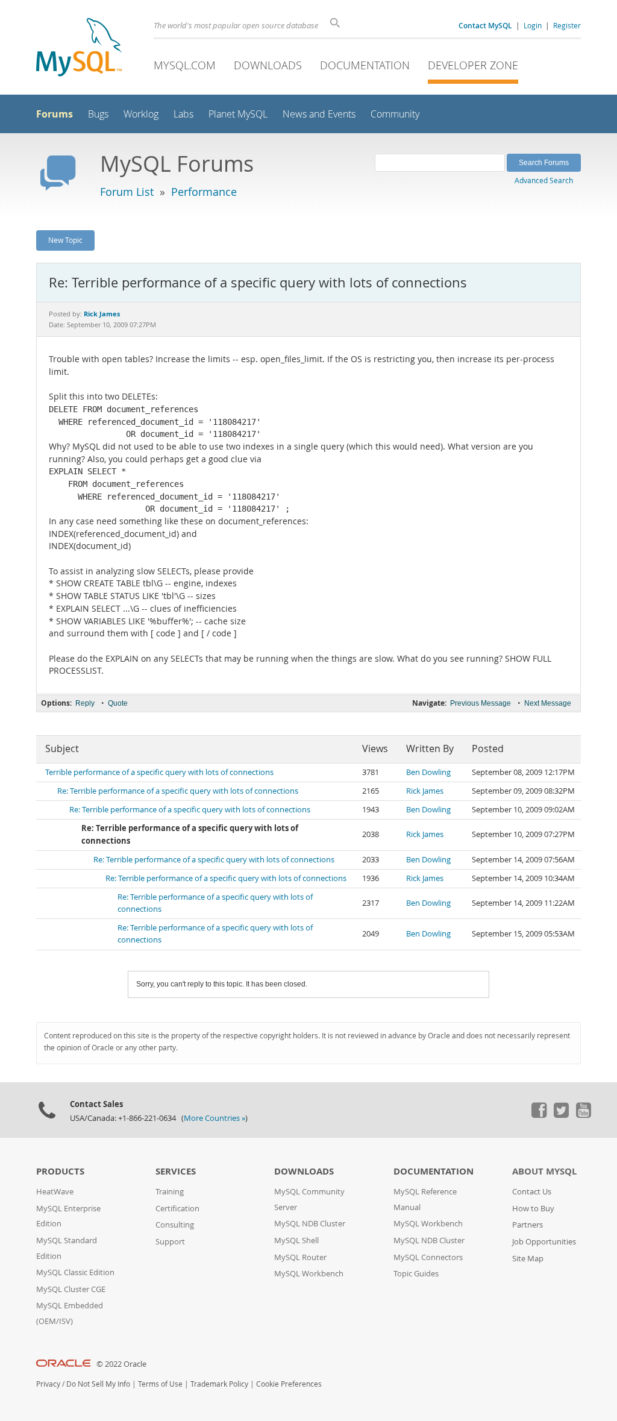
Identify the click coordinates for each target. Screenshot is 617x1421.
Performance (204, 191)
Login (533, 25)
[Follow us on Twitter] (561, 1115)
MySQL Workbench (308, 1274)
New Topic (65, 240)
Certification (177, 1208)
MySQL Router (300, 1257)
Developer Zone (473, 65)
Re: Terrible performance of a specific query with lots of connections (177, 791)
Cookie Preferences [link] (289, 1383)
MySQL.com (185, 65)
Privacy (48, 1383)
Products (60, 1171)
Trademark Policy (219, 1383)
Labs (183, 114)
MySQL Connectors (428, 1257)
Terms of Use (160, 1383)
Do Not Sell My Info (98, 1383)
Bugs (98, 114)
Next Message (547, 703)
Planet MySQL (238, 114)
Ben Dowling (428, 772)
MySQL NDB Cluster (309, 1224)
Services (175, 1171)
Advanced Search (544, 180)
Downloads (268, 65)
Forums (54, 114)
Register (567, 25)
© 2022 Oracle (121, 1364)
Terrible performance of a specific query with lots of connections (159, 772)
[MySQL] (79, 48)
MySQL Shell (296, 1240)
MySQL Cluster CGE (70, 1289)
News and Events (319, 114)
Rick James (424, 791)
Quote (118, 703)
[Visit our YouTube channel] (583, 1115)
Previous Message (480, 703)
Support (170, 1242)
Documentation (365, 65)
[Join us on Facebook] (538, 1115)
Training (169, 1192)
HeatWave (55, 1192)
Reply (85, 703)
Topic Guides (416, 1274)
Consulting (174, 1225)
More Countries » (214, 1118)
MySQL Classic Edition (75, 1272)
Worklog (141, 114)
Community (395, 114)
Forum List (127, 191)
